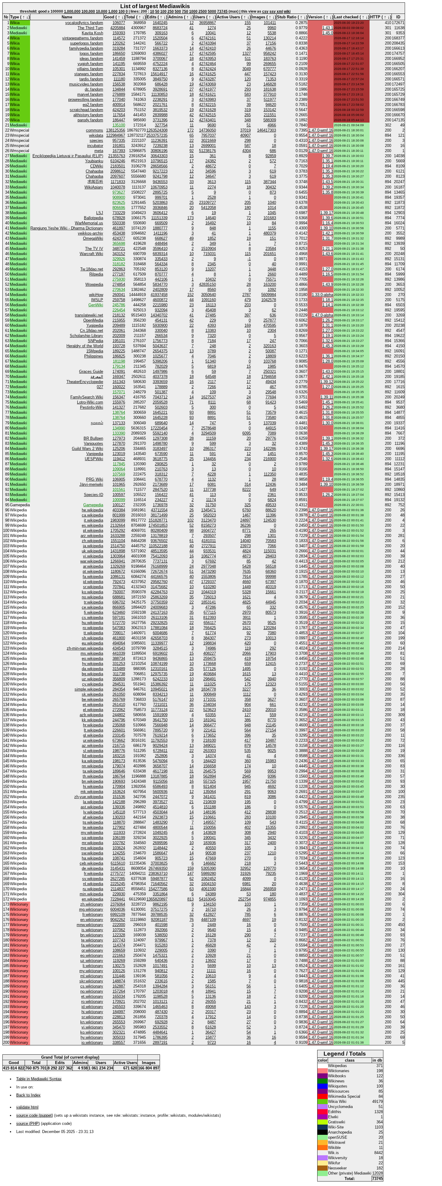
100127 (118, 505)
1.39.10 (326, 228)
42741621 (207, 94)
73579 (271, 412)
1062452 (208, 878)
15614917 (159, 74)
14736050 (207, 130)
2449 (211, 924)
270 (247, 858)
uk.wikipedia (92, 551)
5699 (211, 965)
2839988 (160, 115)
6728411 (160, 750)
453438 (118, 233)
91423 (271, 402)
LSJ (99, 213)
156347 (118, 397)
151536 (118, 796)
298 (247, 140)
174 (247, 766)
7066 (272, 546)
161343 (118, 381)
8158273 (208, 525)
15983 (271, 761)
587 (247, 145)
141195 (119, 63)
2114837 (118, 889)
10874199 (159, 663)
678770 (161, 479)
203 (247, 305)
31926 (245, 873)
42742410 (207, 48)
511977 (270, 99)
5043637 (160, 346)
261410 (118, 704)
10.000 (101, 11)
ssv (272, 11)
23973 (245, 546)
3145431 (117, 868)
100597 (118, 494)
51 (249, 38)
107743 (118, 940)
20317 (210, 1012)
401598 (161, 924)
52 (191, 525)
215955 (118, 320)
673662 (118, 740)
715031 (209, 253)
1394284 (160, 986)
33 (191, 181)
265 (247, 115)
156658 (209, 766)
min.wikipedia (91, 894)
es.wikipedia (92, 525)
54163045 (207, 899)
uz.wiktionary (91, 960)
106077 (118, 22)
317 (247, 843)
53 (249, 894)
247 (273, 341)
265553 (118, 1022)
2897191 (160, 1042)
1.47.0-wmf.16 (320, 130)
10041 (210, 33)
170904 (118, 786)
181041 (209, 720)
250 (170, 11)
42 (191, 115)
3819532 (160, 110)
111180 (119, 79)
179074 (118, 766)
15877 (210, 1037)
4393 (211, 325)
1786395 (160, 1037)
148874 (118, 981)
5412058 (208, 207)
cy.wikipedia (92, 684)
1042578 (268, 300)
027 (100, 387)
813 (190, 899)
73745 (222, 11)
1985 (272, 366)
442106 (161, 279)
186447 (118, 120)
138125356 (115, 130)
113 (213, 494)
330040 (161, 330)
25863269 (159, 597)
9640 (211, 930)
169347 (118, 376)
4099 (246, 878)
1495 (246, 668)
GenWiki (95, 305)
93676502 (159, 540)
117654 (119, 115)
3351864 (160, 894)
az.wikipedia (92, 745)
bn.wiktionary (91, 935)
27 (191, 89)
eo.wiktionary (91, 955)
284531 (118, 684)
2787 (246, 294)
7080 (272, 633)
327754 (161, 125)
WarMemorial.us (89, 223)
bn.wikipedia (92, 781)
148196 (209, 812)
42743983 (207, 99)
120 (247, 79)
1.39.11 (327, 397)
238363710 (158, 873)
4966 (272, 125)
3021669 (208, 140)
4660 (246, 581)
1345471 (208, 510)
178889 (161, 387)
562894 (209, 776)
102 (190, 520)
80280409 (159, 530)
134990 (118, 428)
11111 (211, 971)
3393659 (160, 381)
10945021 (159, 689)
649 (273, 489)
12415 (271, 663)
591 (213, 453)
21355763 (116, 156)
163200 (269, 284)
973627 (118, 192)
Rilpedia (96, 274)
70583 (271, 540)
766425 (209, 628)
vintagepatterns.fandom (82, 38)
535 (247, 750)
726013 (209, 597)
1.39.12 (326, 381)
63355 (210, 715)
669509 (161, 223)
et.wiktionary (92, 996)
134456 (209, 459)
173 (190, 218)
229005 (161, 950)
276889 (118, 94)
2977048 (208, 566)
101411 (270, 22)
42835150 (207, 284)
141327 (118, 407)
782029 (161, 366)
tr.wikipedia (93, 602)
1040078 (117, 187)
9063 (272, 791)
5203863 (160, 202)
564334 (161, 264)
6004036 (117, 909)
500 (178, 11)
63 (191, 889)
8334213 (160, 694)
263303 (209, 750)
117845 (119, 464)
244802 (118, 715)
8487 (211, 1022)
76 (191, 919)
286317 (209, 448)
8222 (246, 489)
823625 (118, 202)
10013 (271, 638)
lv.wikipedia (93, 812)
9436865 (160, 658)
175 (247, 684)
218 (247, 863)
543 (273, 822)
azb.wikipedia (91, 715)
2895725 (160, 192)
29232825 (159, 622)
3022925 (160, 837)
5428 (246, 566)
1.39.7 (327, 156)
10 (152, 11)
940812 (161, 971)
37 (249, 43)
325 (247, 505)
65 (191, 135)
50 (157, 11)
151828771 (158, 520)
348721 (118, 248)
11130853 (159, 94)
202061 (118, 330)
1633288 (117, 535)
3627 (272, 699)
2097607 (117, 176)
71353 (271, 79)
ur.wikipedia (93, 740)
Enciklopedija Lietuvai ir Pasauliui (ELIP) (67, 156)
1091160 (208, 300)
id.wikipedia (93, 581)
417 (247, 740)
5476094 (160, 761)
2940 (272, 832)
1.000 (113, 11)
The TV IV (94, 248)
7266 (211, 387)
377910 (269, 94)
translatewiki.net (89, 315)
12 (191, 22)
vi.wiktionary (92, 1027)
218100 (209, 740)
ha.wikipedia (92, 858)
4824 (246, 551)
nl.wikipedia (93, 884)
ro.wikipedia (93, 628)
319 (247, 110)
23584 (271, 248)
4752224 (160, 63)
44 (191, 300)
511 (248, 58)
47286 (210, 607)
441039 (118, 653)
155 (247, 22)
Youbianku (94, 161)
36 (274, 689)
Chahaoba (94, 171)
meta (98, 150)
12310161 (159, 668)
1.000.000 (72, 11)
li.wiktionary (93, 965)
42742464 (207, 63)
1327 (246, 53)
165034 (118, 996)
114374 (119, 945)
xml (280, 11)
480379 (269, 233)
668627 (161, 238)
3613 (211, 181)
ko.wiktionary (91, 1032)
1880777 (160, 228)
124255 (118, 853)
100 (121, 11)
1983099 (117, 520)
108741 (118, 858)
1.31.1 (327, 325)
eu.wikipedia (92, 643)
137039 (269, 423)
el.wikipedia (93, 709)
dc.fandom (94, 89)
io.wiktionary (92, 1042)
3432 (272, 837)
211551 (270, 115)
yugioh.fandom (90, 63)
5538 (272, 33)
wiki (287, 11)
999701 (161, 197)
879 (247, 745)
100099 (118, 500)
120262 (118, 43)
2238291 (160, 99)
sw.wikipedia (92, 853)
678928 (118, 218)
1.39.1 (327, 438)
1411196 (160, 233)
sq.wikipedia (92, 837)
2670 (246, 622)
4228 (211, 474)
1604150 (208, 884)
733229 (118, 213)
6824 (272, 500)
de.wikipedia (92, 868)
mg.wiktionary (91, 909)
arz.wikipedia (92, 535)
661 (273, 704)
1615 (246, 674)
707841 (118, 587)
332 (273, 607)
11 (192, 125)
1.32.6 (327, 341)
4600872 (160, 300)
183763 (269, 58)
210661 (209, 817)
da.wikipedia (92, 668)
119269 (119, 960)
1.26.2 (327, 320)
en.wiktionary (91, 919)
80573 (271, 612)
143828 (209, 832)
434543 (118, 648)
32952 (245, 868)
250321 (269, 371)
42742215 (207, 104)
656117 (210, 622)
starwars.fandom (88, 74)
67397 (271, 581)
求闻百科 (95, 181)
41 (191, 28)
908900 (118, 197)
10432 (210, 279)
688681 (118, 597)
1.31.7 (327, 238)
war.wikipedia (91, 561)
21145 (271, 725)
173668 (209, 663)
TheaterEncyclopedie (84, 381)
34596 (210, 171)
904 (247, 704)
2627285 (117, 878)
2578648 (208, 428)
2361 (272, 494)
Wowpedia (94, 284)
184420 (209, 761)
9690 (211, 125)
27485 (210, 315)
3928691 (160, 89)
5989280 (208, 873)
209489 (118, 325)
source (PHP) (28, 1123)
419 (247, 658)
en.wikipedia (92, 899)
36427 (210, 1032)
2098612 (117, 171)
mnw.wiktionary (90, 924)
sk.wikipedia (92, 694)
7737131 (160, 561)
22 (191, 140)
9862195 (160, 904)
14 (191, 48)
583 (247, 94)
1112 (247, 694)
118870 (119, 822)
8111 (212, 402)
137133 (118, 423)
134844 (118, 89)
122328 (118, 935)
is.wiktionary (92, 930)
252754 (244, 899)
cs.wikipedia (92, 617)
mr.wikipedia (92, 843)
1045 (272, 213)
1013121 (160, 1001)
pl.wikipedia (93, 530)
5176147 (160, 699)
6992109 (117, 914)
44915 (271, 428)
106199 (118, 837)
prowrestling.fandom (85, 99)
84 (274, 223)
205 (247, 202)
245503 (118, 1006)
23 (249, 84)
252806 (161, 756)
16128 (210, 935)
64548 (210, 376)
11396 (271, 515)
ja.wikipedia (93, 546)
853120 (161, 269)
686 (273, 150)
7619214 (160, 735)
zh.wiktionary (91, 904)
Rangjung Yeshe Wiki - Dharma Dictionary (66, 228)
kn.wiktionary (91, 1022)
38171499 (159, 515)
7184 (211, 341)
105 (247, 848)
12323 (271, 684)
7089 (272, 433)
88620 (271, 510)
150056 (209, 827)
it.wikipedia (93, 520)
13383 (210, 330)
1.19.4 (327, 166)
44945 (271, 602)
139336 (118, 807)
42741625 (207, 74)
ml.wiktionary (91, 976)
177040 (118, 99)
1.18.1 (327, 300)
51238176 (207, 150)
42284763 (159, 592)
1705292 (117, 530)
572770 (118, 622)
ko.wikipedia (92, 592)
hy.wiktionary (92, 1037)
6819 (211, 366)
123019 (118, 453)
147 (190, 873)
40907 (245, 135)
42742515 (207, 115)
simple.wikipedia (89, 689)
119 (248, 648)
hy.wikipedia (92, 663)
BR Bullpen (93, 438)
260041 (118, 294)
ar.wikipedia (93, 566)
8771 (246, 530)
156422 (161, 494)
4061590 (208, 889)
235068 (118, 725)
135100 (118, 125)
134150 (209, 904)
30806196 (159, 150)
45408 (210, 310)
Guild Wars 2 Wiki (87, 448)
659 (247, 663)
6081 (211, 484)
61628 (210, 1027)
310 (273, 940)
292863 (118, 269)
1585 (211, 981)
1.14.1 (327, 305)
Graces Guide (91, 371)
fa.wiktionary (92, 945)
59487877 (159, 878)
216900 (269, 459)
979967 (161, 940)
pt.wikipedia (93, 571)
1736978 (160, 505)
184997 (118, 1012)
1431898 (117, 551)
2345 (211, 264)
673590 (161, 453)
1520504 (160, 38)
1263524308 (156, 130)
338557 (118, 1042)
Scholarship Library (86, 335)
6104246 (117, 161)
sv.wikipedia (92, 878)
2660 (272, 274)
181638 (269, 89)
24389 (210, 894)
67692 (210, 561)
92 (191, 150)
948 (247, 725)
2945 (246, 776)
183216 (118, 756)
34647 (210, 176)
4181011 (208, 540)
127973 (118, 438)
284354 (118, 689)
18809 (271, 356)
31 (191, 617)
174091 (118, 371)
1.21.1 (327, 248)
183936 (209, 843)
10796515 (159, 161)
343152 (118, 253)
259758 (118, 300)
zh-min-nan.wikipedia (85, 648)
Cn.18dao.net (91, 330)
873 (273, 192)
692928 (161, 1022)
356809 (118, 679)
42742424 (207, 69)
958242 (269, 53)
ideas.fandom (91, 58)
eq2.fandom (93, 104)
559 (273, 715)
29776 (271, 438)
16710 (210, 909)
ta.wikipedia (93, 771)
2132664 (117, 525)
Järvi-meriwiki (91, 484)
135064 (209, 791)
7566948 (160, 725)
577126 (209, 668)
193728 (118, 346)
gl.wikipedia (93, 735)
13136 (210, 996)
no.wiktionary (91, 991)
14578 (271, 745)
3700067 (160, 58)
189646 (118, 771)
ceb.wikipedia (91, 863)
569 (247, 771)
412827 (209, 914)
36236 (245, 525)
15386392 (159, 684)
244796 (118, 720)
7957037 (208, 135)
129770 (269, 868)
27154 (271, 730)
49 (191, 238)
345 (247, 837)
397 (247, 315)
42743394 (207, 43)
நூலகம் (97, 422)
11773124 (159, 709)
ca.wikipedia (92, 515)
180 (247, 207)
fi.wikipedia (93, 612)
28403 (271, 556)
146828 (269, 84)
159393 (118, 33)
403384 (118, 510)
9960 (272, 28)
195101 (118, 341)
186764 (118, 776)
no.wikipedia (92, 597)
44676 (271, 48)
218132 (118, 315)
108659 (118, 950)
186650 (118, 53)
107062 (118, 930)
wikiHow (96, 294)
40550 (210, 848)
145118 (119, 812)
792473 (118, 581)
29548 (271, 392)
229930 (118, 894)
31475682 (159, 587)
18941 (210, 991)
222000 (118, 924)
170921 (118, 1001)
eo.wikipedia (92, 658)
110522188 (158, 546)
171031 (209, 699)
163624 (118, 791)
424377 (118, 238)
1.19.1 (327, 335)
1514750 (117, 546)
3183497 (160, 448)
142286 (269, 448)
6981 (246, 884)
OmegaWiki (93, 238)
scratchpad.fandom (86, 110)
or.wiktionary (92, 950)
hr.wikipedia (93, 725)
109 (213, 392)
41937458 (159, 294)
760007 (118, 592)
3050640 (208, 294)
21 (191, 802)
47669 (210, 858)
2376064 (117, 904)
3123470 (208, 520)
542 (247, 679)
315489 (118, 668)
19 (191, 84)
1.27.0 (327, 269)
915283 (161, 945)
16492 (210, 223)
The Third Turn (90, 28)
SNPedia (95, 341)
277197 (118, 274)
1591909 (160, 715)
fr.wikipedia (93, 873)
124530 (269, 520)
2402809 (160, 289)
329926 (118, 259)
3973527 (160, 802)
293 (247, 89)
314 (247, 484)
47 (191, 581)
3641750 (160, 720)
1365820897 (156, 899)
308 (247, 832)
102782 (118, 843)
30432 (271, 187)
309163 (161, 33)
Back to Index (28, 1095)
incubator (95, 145)
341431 (209, 796)
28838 (271, 812)
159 (190, 868)
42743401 (207, 120)
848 (213, 228)
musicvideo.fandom (86, 84)
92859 (271, 156)
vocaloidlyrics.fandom (84, 22)
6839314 (160, 253)
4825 (246, 602)
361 (213, 156)
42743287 (207, 79)
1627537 (208, 397)
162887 (118, 986)
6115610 (118, 863)
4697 (246, 919)
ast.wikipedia (92, 807)
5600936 (160, 791)
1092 (272, 289)
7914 (246, 576)
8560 (211, 289)
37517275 (159, 909)
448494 (161, 243)
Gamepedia (93, 505)
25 (249, 28)
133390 (118, 433)
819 (247, 796)
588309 (269, 120)
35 (191, 597)
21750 (271, 781)
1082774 (208, 556)
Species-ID (93, 494)
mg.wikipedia (92, 848)
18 (191, 58)
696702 (118, 602)
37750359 (159, 602)
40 (274, 264)
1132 (212, 479)
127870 (118, 443)
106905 (118, 479)
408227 (209, 653)
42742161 (207, 38)
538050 (161, 935)
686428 (161, 84)
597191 (118, 617)
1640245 (160, 22)
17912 (210, 1017)
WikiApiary (93, 187)
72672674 (159, 571)
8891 (211, 412)
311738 (119, 674)
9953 (272, 771)
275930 (118, 279)
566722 (161, 43)
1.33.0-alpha (322, 294)
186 (247, 807)
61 (191, 540)
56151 (210, 986)
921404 (209, 786)
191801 (118, 145)
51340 (210, 361)
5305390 (208, 868)
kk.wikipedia (92, 720)
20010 (271, 709)
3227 (246, 689)
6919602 (160, 653)
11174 (211, 500)
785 (247, 914)
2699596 (160, 843)
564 (247, 730)
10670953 (159, 187)
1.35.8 (327, 192)
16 (191, 74)
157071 (118, 392)
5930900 (160, 325)
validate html (27, 1107)
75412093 (159, 556)
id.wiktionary (92, 1006)
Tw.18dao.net (91, 269)
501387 (161, 392)
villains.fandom (90, 69)
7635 (246, 571)
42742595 (207, 53)
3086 (272, 796)
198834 (209, 643)
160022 (118, 387)
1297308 (160, 438)
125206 (118, 448)
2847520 (160, 489)
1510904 (208, 248)
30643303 (159, 156)
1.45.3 (327, 346)
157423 (269, 74)
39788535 (159, 914)
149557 (209, 822)
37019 (245, 130)
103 (247, 904)
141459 (118, 58)
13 (191, 145)
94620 (271, 104)
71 (191, 402)
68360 (271, 571)
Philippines (93, 356)
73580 (271, 417)
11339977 (159, 643)
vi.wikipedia (93, 556)
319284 (118, 48)
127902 (118, 827)
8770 (272, 720)
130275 (118, 965)
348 (247, 120)
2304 (272, 330)
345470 (118, 1027)
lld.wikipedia (92, 756)
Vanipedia (94, 453)
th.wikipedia (93, 776)
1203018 (160, 991)
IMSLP (97, 300)
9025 (272, 750)
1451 (272, 453)
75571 (271, 279)
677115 (210, 612)
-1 (249, 259)
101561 (118, 489)
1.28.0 (327, 361)
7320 (211, 335)
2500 (202, 11)
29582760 (159, 581)
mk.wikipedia (92, 791)
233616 (161, 981)
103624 (118, 848)
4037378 (160, 376)
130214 (269, 38)
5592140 (160, 433)
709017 (118, 633)
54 (249, 1032)
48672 (210, 166)
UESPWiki (94, 459)
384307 (209, 638)
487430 (161, 1012)
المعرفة (97, 376)
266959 (269, 889)
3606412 (160, 213)
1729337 (208, 581)
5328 (246, 592)
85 (249, 561)
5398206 (160, 361)
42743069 (207, 84)
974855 (269, 899)
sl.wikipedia (93, 750)
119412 (119, 459)
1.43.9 (327, 284)
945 (247, 786)
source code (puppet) (34, 1115)
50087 (271, 351)
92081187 (159, 919)
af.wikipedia (93, 817)
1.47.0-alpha (322, 315)
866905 (118, 607)
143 (247, 1006)
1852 (211, 238)
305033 (118, 1037)
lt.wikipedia (93, 730)
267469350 (158, 868)
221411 (210, 730)
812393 (209, 617)
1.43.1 (327, 28)
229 (213, 320)
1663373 (160, 48)
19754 (271, 658)
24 (249, 397)
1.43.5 (327, 181)
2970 (246, 612)
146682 (209, 863)
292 (273, 648)
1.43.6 (327, 253)
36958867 (207, 22)
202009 (118, 335)
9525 (272, 622)
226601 (118, 730)
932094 (161, 310)
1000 (193, 11)
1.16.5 (327, 274)
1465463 (160, 1006)
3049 (246, 69)
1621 (246, 597)
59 (214, 371)
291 (247, 791)
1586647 (160, 853)
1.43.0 (327, 371)
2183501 (117, 166)
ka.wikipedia (92, 761)
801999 (118, 515)
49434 (271, 381)
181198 (119, 361)
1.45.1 (327, 402)
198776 (118, 750)
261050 (118, 694)
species (96, 140)
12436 (271, 484)
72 (249, 218)
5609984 (268, 294)
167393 (118, 150)
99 (249, 63)
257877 (269, 320)
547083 (118, 628)
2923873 (160, 817)
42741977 (207, 89)
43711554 (159, 510)
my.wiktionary (91, 971)
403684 (209, 674)
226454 (118, 310)
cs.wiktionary (91, 986)
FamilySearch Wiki (86, 397)
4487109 (208, 919)
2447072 (160, 796)
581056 (161, 976)
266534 (161, 335)
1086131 (117, 576)
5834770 (160, 284)
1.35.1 (327, 161)
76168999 (159, 566)
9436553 (160, 181)
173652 (209, 735)
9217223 (160, 171)
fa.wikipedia (93, 576)
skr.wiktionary (91, 981)
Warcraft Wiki (91, 253)
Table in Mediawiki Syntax (39, 1079)
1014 (272, 207)
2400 (272, 843)
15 (191, 156)
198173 (118, 761)
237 (247, 853)
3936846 (160, 207)
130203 (118, 817)
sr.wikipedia (93, 587)
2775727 (117, 873)
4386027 (160, 53)
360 (247, 761)
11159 (211, 438)
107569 (118, 474)
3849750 (160, 79)
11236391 (159, 140)
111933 (119, 832)
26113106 (159, 617)
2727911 (208, 546)
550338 (118, 223)
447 (247, 74)
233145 (118, 735)
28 (249, 284)
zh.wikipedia (92, 540)
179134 (118, 366)
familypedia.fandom (86, 48)
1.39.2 (327, 187)
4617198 (160, 771)
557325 (209, 781)
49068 (210, 1006)
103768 (269, 361)
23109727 (207, 202)
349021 (209, 745)
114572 (119, 38)
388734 (118, 658)
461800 (118, 638)
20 (191, 207)
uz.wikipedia (92, 679)
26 (249, 48)
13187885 (159, 776)
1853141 (208, 602)
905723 (161, 858)
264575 (209, 771)
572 (273, 161)
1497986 (160, 371)
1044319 (208, 592)
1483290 (160, 822)
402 (247, 827)
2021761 (160, 104)
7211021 (160, 704)
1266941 (117, 561)
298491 (209, 679)
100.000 (88, 11)
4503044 (160, 812)
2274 (211, 187)
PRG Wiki (94, 479)
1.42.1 (327, 233)
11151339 (159, 218)
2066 (246, 653)
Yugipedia (94, 325)
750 (185, 11)
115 (248, 181)
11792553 (159, 740)
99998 (271, 576)
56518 (271, 566)
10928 (210, 955)
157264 (118, 991)
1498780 (160, 443)
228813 (118, 1017)
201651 (269, 253)
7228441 (117, 899)
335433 (161, 259)
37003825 (159, 863)
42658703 (159, 638)
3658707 (160, 766)
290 (247, 935)
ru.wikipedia (93, 889)
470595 (269, 325)
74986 (210, 648)
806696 (118, 207)
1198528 (160, 996)
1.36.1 (327, 356)
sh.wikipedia (92, 638)
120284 (269, 628)
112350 (270, 474)
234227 (161, 500)
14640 (210, 218)
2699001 (208, 145)
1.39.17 (326, 213)
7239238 (160, 145)
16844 (245, 889)
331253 (118, 663)
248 (213, 346)
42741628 (207, 110)
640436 (161, 960)
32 (274, 443)
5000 (212, 11)
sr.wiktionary (92, 1017)
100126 (118, 971)
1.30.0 (327, 423)
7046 (211, 356)
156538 (118, 84)
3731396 (160, 120)
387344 (269, 181)
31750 (210, 505)
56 (249, 986)
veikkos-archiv (90, 233)
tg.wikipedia (93, 822)
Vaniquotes (93, 443)
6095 (246, 433)
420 (247, 643)
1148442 (160, 848)
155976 (118, 402)
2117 (212, 381)
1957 (246, 781)
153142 (269, 110)
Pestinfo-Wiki (91, 407)
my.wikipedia (92, 832)
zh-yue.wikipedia (88, 796)
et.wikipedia (93, 704)
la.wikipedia (93, 802)
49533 (271, 505)
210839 (209, 802)
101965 (118, 484)
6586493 (160, 786)
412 (247, 812)
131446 (118, 976)
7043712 (160, 397)
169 (247, 325)
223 (247, 448)
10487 (271, 740)
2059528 (160, 402)
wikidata (96, 135)
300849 (209, 694)
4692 (272, 786)
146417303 (266, 130)
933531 (209, 551)
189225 (118, 351)
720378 (161, 1017)
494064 (118, 643)
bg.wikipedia (92, 674)
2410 (246, 709)
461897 (118, 228)
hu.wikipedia (92, 622)
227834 (118, 74)
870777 (161, 274)
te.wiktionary (92, 940)
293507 (209, 535)
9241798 (160, 176)
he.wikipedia (92, 510)
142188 (118, 802)
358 (247, 699)
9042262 (117, 919)
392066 (161, 930)
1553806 (208, 576)
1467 (246, 515)
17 (191, 53)
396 (247, 735)
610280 (209, 587)
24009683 (159, 607)
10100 (271, 817)
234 (247, 459)
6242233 (160, 679)
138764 (118, 412)
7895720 (160, 730)
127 (247, 715)
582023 (209, 515)
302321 (118, 1032)
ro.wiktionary (92, 1001)
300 (213, 407)
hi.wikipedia (93, 786)
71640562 (159, 884)
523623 (209, 709)
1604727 (208, 530)
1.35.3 (327, 171)
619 (273, 171)
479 (247, 300)
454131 (161, 320)
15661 (271, 592)
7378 (211, 940)
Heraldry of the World (84, 346)
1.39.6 (327, 218)
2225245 (117, 884)
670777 (269, 69)
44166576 (159, 576)
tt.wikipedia (93, 633)
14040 (245, 540)
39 (249, 104)
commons (94, 130)
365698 (118, 243)
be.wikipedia (92, 699)
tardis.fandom (91, 79)
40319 (271, 587)
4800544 (160, 827)
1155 (272, 228)
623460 (118, 612)
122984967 (115, 135)
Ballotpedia (93, 218)
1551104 (118, 540)
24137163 (159, 612)
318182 (118, 264)
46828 (210, 945)
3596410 (160, 248)
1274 (211, 28)
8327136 (160, 69)
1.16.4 (327, 223)
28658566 (159, 166)
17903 (271, 653)
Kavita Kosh (92, 33)
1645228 (160, 417)
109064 (118, 469)
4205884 (117, 28)
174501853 (158, 525)
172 (190, 130)
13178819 (159, 535)
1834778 (208, 689)
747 (213, 423)
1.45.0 (327, 33)
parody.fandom (90, 120)
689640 (161, 423)
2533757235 (156, 135)
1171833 (118, 181)
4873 (246, 556)
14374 (210, 756)
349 (213, 243)
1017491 (160, 965)
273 (247, 638)
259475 (209, 658)
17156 (271, 43)
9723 (211, 1042)
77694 (271, 397)
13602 (210, 960)
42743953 (207, 58)
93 (191, 412)
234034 (209, 704)
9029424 (160, 745)
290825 (161, 464)
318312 (161, 474)
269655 (269, 63)
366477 (209, 725)
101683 (269, 218)
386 (247, 720)
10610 (210, 976)
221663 (118, 955)
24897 (245, 520)
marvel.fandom (90, 94)
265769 (118, 699)
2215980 (160, 305)
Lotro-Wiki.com (90, 402)
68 (249, 402)
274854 (118, 284)
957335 (118, 140)
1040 (272, 202)
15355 (271, 827)
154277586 (158, 889)
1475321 (160, 955)
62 (274, 310)
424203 (118, 110)
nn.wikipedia (92, 766)
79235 (271, 873)
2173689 (160, 484)
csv (265, 11)
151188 (210, 807)
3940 (272, 679)
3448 (272, 269)
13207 (210, 269)
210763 (161, 469)
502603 (161, 407)
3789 (211, 351)
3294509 (208, 433)
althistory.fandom (88, 115)
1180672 (118, 571)
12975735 (159, 674)
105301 (118, 69)
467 (273, 387)
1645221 (160, 412)
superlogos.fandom (86, 43)
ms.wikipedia (92, 653)
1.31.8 (327, 412)
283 (247, 817)
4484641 (160, 1032)
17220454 (159, 428)
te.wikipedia (93, 827)
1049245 (160, 832)
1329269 (117, 566)
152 (190, 294)
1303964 (117, 556)
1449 (246, 587)
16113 (211, 305)
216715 (118, 745)
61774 (210, 633)
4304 (246, 150)
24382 (210, 161)
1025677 (160, 356)
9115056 (160, 781)
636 (273, 315)
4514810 (160, 807)
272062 (118, 709)
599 (213, 443)
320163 (269, 346)
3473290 (208, 571)
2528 (211, 197)
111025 (210, 684)
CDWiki (96, 166)
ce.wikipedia (92, 607)
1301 (272, 535)
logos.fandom (91, 53)
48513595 (159, 551)
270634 (118, 289)
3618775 (160, 459)
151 (273, 238)
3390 (211, 950)
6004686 (160, 633)
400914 (118, 104)
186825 (118, 356)
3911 (247, 617)
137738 (209, 489)
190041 (209, 837)
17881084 (159, 628)
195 (247, 802)
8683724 (160, 28)
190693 (118, 781)
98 (191, 530)
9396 (272, 776)
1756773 (160, 341)
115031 (270, 551)
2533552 (160, 1027)
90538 (210, 853)
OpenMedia (93, 320)
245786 (118, 305)
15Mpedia (94, 351)
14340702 (159, 315)
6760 (246, 510)
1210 (272, 853)
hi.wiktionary (92, 1012)
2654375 (160, 351)
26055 (210, 1001)
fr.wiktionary (92, 914)
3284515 (160, 648)
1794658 (268, 376)
